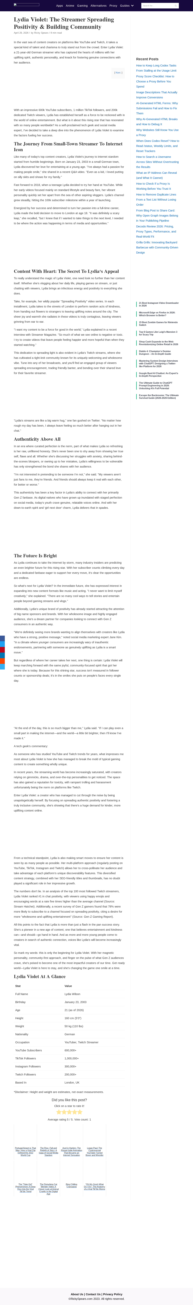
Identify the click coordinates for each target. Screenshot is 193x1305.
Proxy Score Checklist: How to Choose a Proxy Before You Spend (155, 81)
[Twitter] (2, 644)
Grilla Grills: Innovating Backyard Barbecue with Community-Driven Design (157, 247)
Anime (70, 5)
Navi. (118, 72)
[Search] (176, 5)
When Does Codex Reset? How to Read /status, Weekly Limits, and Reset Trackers (157, 146)
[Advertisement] (69, 103)
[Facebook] (2, 638)
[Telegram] (2, 667)
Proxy (113, 5)
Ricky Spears (41, 32)
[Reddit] (2, 661)
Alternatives (99, 5)
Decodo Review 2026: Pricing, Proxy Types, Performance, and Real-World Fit (156, 231)
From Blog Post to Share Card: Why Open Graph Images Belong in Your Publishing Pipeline (157, 215)
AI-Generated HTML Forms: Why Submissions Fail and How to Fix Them (157, 108)
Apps (59, 5)
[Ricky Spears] (26, 6)
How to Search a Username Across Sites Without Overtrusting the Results (157, 162)
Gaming (82, 5)
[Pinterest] (2, 650)
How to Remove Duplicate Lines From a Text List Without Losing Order (156, 199)
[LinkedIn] (2, 655)
